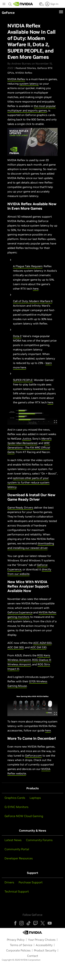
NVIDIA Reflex (23, 72)
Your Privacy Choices (41, 939)
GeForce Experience (19, 612)
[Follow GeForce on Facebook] (15, 923)
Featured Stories (26, 68)
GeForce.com (33, 755)
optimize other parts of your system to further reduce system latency (28, 482)
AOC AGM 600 (42, 643)
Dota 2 (17, 336)
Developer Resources (19, 858)
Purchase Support (31, 882)
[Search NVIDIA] (10, 3)
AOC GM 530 (38, 647)
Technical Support (17, 891)
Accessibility (44, 945)
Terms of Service (21, 945)
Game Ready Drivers (20, 507)
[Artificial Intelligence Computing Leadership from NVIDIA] (23, 4)
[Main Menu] (4, 4)
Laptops (35, 798)
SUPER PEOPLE (23, 380)
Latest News (13, 840)
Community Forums (39, 840)
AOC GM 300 (15, 647)
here (35, 288)
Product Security (45, 950)
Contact (32, 956)
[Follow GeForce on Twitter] (42, 923)
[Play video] (32, 142)
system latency (29, 83)
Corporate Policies (18, 950)
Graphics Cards (15, 798)
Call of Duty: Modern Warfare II (32, 301)
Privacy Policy (16, 939)
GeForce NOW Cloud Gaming (24, 816)
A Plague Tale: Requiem (27, 266)
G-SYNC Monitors (16, 807)
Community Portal (17, 849)
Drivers (9, 882)
